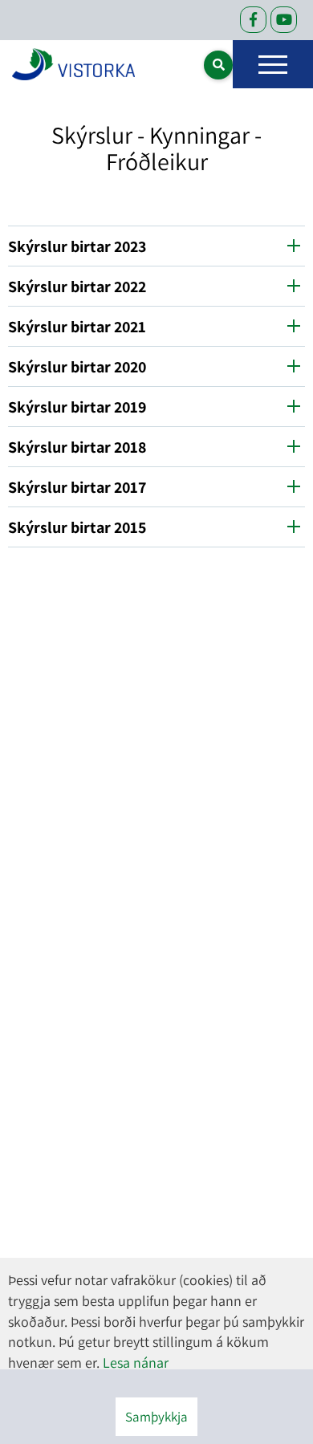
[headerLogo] (73, 64)
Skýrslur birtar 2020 (77, 366)
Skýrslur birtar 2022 (77, 286)
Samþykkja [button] (156, 1417)
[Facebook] (253, 19)
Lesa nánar (136, 1362)
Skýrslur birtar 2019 (77, 407)
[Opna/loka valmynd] (273, 64)
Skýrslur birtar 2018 (77, 447)
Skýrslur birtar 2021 (77, 326)
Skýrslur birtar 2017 (78, 487)
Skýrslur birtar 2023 (77, 246)
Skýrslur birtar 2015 (77, 527)
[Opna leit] (218, 65)
